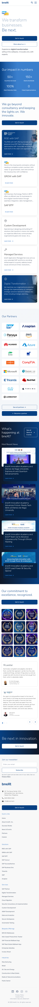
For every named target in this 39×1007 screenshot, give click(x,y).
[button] (35, 2)
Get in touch (19, 746)
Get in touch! (19, 807)
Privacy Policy (6, 776)
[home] (5, 2)
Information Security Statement (19, 999)
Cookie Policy (20, 997)
